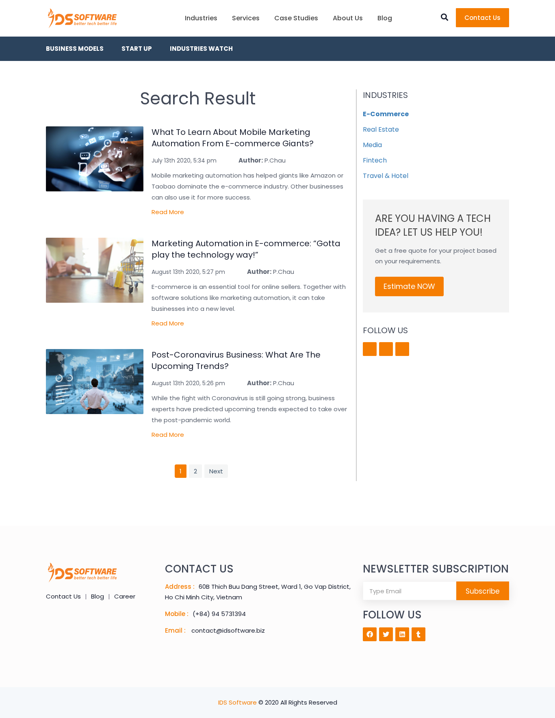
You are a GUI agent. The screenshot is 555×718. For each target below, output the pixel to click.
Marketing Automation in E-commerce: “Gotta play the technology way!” (246, 249)
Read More (168, 212)
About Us (348, 18)
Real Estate (381, 129)
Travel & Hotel (385, 175)
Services (246, 18)
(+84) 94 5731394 (219, 614)
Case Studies (296, 18)
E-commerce (386, 114)
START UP (136, 48)
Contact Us (482, 17)
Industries (201, 18)
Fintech (375, 160)
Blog (384, 18)
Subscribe (483, 591)
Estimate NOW (409, 286)
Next (216, 471)
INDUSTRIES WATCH (201, 48)
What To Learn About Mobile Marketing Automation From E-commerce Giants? (233, 137)
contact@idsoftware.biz (228, 630)
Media (372, 145)
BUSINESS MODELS (75, 48)
